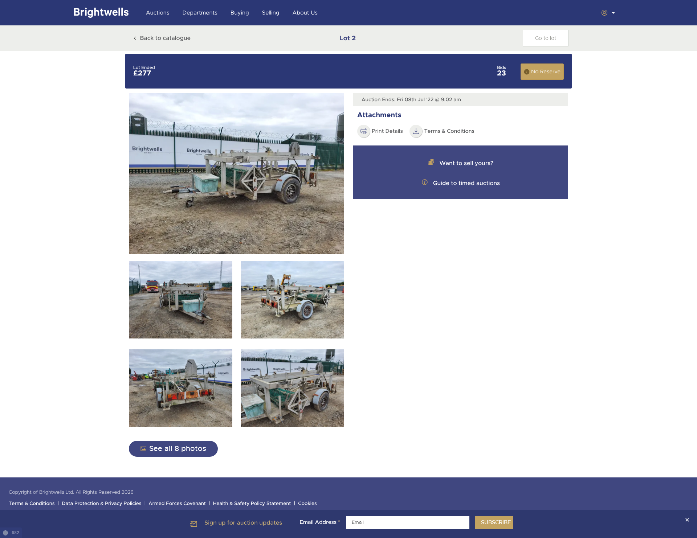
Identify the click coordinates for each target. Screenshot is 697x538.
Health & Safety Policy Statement (252, 504)
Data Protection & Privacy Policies (101, 504)
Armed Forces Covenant (177, 504)
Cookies (307, 504)
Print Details (387, 131)
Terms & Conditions (449, 131)
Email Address (319, 522)
